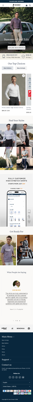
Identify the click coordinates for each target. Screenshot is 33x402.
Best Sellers (5, 343)
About (3, 355)
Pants (3, 352)
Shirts (3, 346)
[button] (3, 5)
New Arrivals (5, 340)
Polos (3, 349)
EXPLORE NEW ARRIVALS (16, 48)
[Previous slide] (13, 321)
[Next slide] (20, 321)
